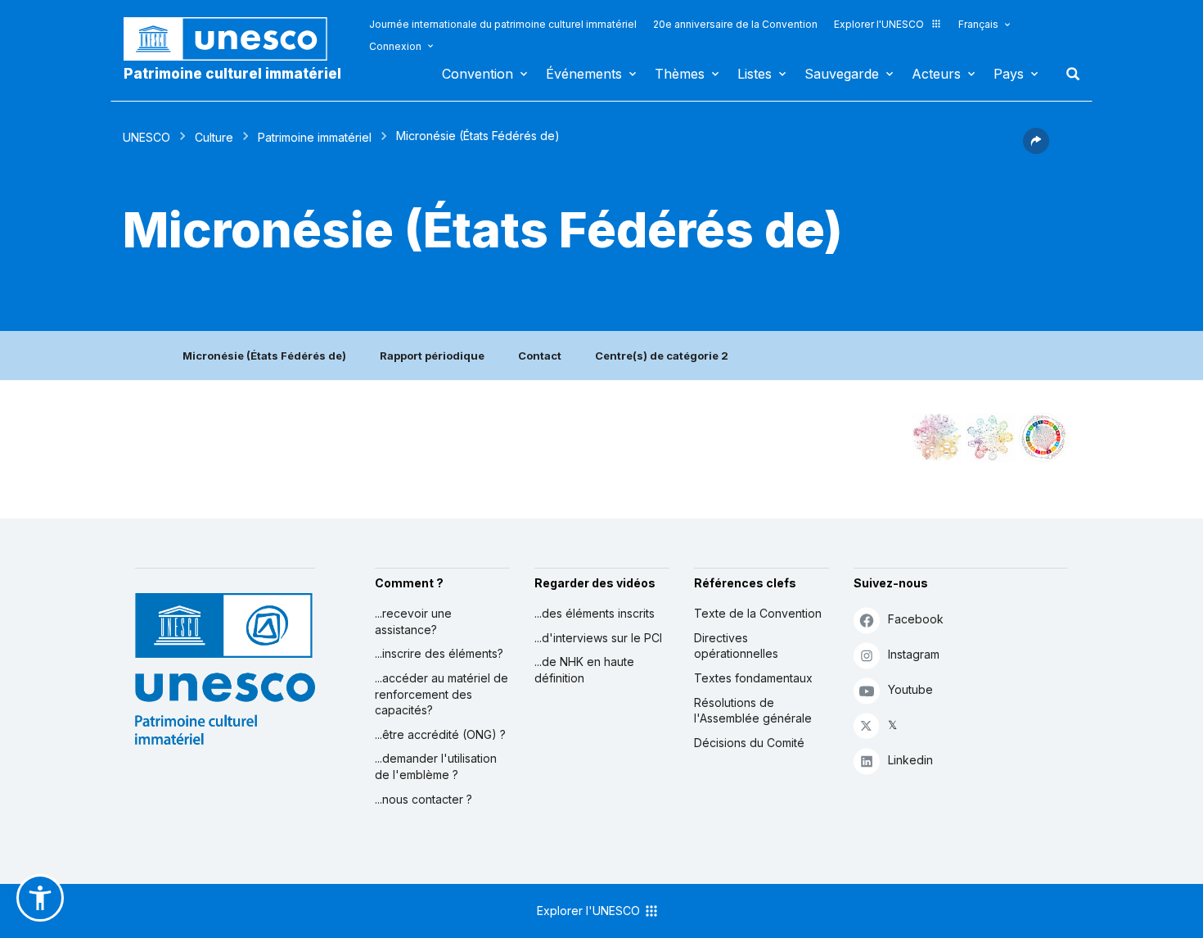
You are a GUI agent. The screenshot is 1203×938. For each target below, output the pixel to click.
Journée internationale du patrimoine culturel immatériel (503, 24)
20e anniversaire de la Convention (735, 24)
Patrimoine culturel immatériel (232, 74)
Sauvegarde (841, 74)
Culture (214, 137)
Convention (477, 74)
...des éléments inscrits (594, 613)
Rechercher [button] (1068, 74)
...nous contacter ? (423, 799)
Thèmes (680, 74)
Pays (1008, 74)
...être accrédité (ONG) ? (440, 734)
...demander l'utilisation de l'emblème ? (436, 766)
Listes (754, 74)
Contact (539, 355)
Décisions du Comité (749, 743)
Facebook (916, 619)
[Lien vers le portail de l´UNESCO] (234, 39)
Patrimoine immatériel (315, 137)
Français (978, 24)
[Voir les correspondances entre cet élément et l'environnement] (990, 437)
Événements (584, 74)
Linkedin (910, 760)
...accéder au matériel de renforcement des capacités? (441, 694)
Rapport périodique (432, 355)
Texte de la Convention (758, 613)
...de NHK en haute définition (584, 670)
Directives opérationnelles (736, 646)
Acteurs (936, 74)
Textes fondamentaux (753, 678)
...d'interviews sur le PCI (598, 638)
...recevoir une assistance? (413, 621)
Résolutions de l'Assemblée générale (753, 711)
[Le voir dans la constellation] (937, 437)
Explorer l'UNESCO (879, 24)
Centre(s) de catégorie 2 (661, 355)
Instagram (913, 654)
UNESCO (146, 137)
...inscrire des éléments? (439, 653)
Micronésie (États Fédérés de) (264, 355)
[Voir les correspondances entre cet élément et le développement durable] (1043, 437)
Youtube (910, 689)
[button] (1036, 149)
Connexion (395, 46)
